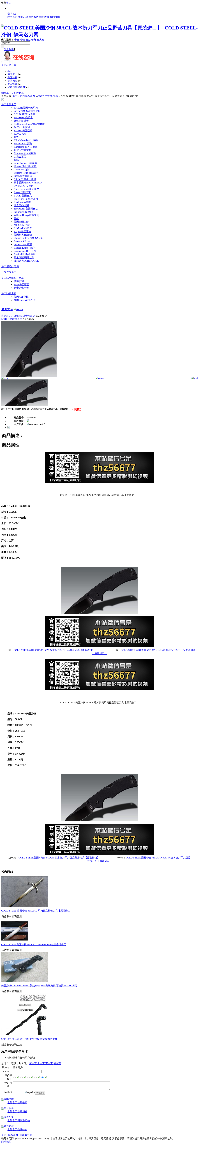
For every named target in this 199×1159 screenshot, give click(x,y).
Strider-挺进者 (21, 120)
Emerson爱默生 (22, 241)
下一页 (49, 1063)
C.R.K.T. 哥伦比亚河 (25, 179)
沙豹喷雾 (19, 281)
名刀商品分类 (8, 65)
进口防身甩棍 (8, 293)
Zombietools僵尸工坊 (25, 251)
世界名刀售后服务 (17, 1111)
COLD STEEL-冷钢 (47, 96)
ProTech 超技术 (22, 127)
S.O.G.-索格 (20, 133)
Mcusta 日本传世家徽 (25, 166)
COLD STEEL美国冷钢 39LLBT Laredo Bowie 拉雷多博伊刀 (33, 944)
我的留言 (34, 17)
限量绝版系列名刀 (24, 257)
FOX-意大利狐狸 (23, 176)
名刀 (8, 2)
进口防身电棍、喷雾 (12, 278)
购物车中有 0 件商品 (12, 93)
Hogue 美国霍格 (22, 231)
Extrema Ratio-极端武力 (26, 173)
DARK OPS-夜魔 (23, 244)
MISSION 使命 (22, 225)
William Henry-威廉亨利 (26, 215)
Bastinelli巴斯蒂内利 (24, 254)
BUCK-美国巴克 (23, 195)
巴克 (27, 39)
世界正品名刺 (21, 205)
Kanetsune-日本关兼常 (25, 146)
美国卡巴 (12, 74)
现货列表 (9, 49)
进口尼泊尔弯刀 (10, 266)
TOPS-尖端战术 (22, 150)
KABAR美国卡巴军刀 (26, 107)
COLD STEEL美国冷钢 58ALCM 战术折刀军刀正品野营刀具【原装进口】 (54, 650)
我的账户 (12, 13)
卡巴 (16, 39)
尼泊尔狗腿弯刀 (16, 87)
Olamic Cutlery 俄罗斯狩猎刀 (29, 238)
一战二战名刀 (8, 272)
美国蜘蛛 (12, 84)
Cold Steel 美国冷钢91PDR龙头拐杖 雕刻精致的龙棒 (29, 1039)
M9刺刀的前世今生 (11, 319)
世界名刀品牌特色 (17, 1129)
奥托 (16, 218)
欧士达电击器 (21, 287)
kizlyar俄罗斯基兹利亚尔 (27, 111)
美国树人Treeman (23, 234)
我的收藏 (44, 17)
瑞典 (33, 39)
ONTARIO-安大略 (23, 186)
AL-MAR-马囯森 (23, 228)
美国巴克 (12, 80)
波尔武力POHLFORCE (26, 260)
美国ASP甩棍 (21, 296)
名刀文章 (7, 309)
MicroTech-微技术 (23, 117)
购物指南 (9, 1099)
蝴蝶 (16, 137)
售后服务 (9, 1108)
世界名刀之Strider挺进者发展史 (18, 315)
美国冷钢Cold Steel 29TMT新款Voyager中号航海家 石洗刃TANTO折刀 (39, 985)
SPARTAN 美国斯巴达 (26, 208)
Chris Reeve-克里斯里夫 (26, 189)
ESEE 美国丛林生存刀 (26, 199)
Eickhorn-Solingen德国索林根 (29, 124)
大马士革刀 (20, 156)
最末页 (57, 1063)
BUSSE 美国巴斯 (23, 130)
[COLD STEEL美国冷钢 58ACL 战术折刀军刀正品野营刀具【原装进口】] (29, 375)
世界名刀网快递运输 (18, 1120)
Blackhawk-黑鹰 (22, 202)
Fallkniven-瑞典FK (23, 212)
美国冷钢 (12, 77)
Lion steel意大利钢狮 (25, 153)
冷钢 (22, 39)
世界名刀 (13, 1135)
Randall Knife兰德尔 (24, 247)
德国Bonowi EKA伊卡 (26, 300)
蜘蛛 (16, 159)
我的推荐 (55, 17)
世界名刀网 (26, 1135)
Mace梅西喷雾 (21, 284)
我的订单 (23, 17)
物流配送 (9, 1117)
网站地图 (6, 1141)
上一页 (41, 1063)
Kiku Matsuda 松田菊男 (26, 140)
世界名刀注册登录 (17, 1102)
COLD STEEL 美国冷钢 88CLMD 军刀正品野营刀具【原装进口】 (37, 910)
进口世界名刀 (27, 96)
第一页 (33, 1063)
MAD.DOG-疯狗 (23, 143)
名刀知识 (9, 1126)
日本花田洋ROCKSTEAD (28, 182)
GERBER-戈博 (22, 169)
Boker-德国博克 (22, 192)
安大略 (40, 39)
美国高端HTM (21, 221)
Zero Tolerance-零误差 (25, 163)
